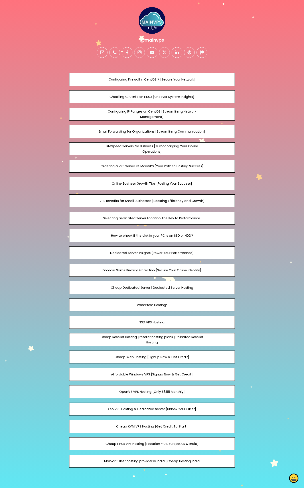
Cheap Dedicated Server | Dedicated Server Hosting (152, 287)
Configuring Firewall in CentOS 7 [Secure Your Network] (152, 79)
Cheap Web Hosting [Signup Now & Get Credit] (152, 357)
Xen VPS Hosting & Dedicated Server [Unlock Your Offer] (152, 409)
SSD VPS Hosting (151, 322)
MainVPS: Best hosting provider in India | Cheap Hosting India (152, 461)
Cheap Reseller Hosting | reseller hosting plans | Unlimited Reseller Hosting (152, 340)
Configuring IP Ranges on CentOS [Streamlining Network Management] (152, 114)
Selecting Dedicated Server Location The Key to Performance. (152, 218)
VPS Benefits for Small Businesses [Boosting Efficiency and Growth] (152, 201)
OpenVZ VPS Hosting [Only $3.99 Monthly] (152, 391)
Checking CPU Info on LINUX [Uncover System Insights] (151, 97)
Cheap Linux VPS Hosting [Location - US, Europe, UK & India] (152, 444)
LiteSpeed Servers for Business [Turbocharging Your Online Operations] (152, 149)
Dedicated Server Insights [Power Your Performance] (152, 253)
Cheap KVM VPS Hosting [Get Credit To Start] (152, 426)
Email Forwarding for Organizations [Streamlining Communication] (152, 131)
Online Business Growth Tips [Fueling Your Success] (152, 183)
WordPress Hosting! (152, 305)
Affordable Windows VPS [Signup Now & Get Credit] (152, 374)
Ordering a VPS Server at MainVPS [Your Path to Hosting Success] (152, 166)
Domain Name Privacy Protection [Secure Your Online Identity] (152, 270)
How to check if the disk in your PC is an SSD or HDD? (152, 235)
